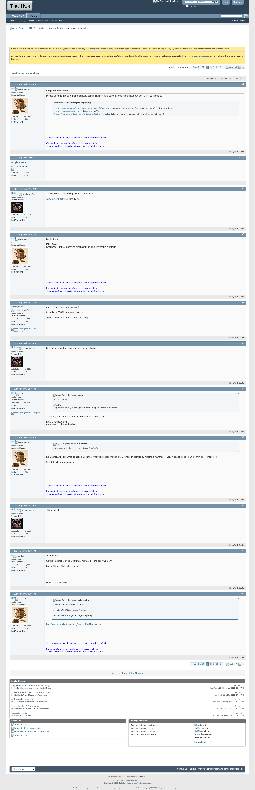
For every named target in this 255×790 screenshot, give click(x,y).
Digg (30, 724)
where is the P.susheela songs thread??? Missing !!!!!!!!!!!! (37, 692)
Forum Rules (200, 742)
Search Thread (225, 79)
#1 (243, 84)
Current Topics (56, 28)
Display (238, 79)
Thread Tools (211, 79)
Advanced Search (237, 20)
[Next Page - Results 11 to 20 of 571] (229, 67)
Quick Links (57, 21)
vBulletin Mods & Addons (134, 788)
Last (236, 67)
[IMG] (197, 731)
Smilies (197, 728)
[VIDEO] (198, 734)
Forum (33, 16)
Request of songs (19, 713)
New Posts (15, 21)
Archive (201, 769)
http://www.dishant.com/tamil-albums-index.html (78, 114)
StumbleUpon (43, 732)
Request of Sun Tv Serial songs (25, 706)
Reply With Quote (237, 152)
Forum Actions (42, 21)
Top (242, 769)
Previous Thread (120, 673)
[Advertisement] (73, 38)
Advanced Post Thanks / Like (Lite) (110, 788)
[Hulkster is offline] (17, 207)
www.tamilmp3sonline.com (59, 199)
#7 (243, 437)
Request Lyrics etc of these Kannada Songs (30, 685)
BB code (198, 725)
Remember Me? (194, 6)
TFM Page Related (37, 28)
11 (217, 67)
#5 (243, 343)
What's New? (18, 16)
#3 (243, 234)
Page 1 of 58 (199, 67)
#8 (243, 505)
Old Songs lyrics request (22, 699)
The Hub (192, 769)
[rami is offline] (20, 105)
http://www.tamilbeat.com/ (68, 111)
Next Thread (136, 673)
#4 (243, 302)
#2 (243, 189)
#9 (243, 551)
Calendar (31, 21)
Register (237, 2)
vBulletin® (127, 781)
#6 (243, 389)
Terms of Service (231, 769)
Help (226, 2)
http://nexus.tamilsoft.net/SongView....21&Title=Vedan (73, 624)
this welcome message (198, 56)
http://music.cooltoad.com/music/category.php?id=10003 (82, 108)
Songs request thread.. (30, 73)
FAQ (23, 21)
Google (34, 735)
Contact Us (182, 769)
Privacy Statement (214, 769)
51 (221, 67)
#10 (242, 594)
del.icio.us (37, 728)
